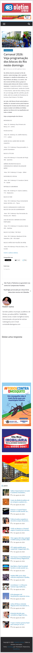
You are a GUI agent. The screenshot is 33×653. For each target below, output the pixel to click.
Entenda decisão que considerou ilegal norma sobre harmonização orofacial (18, 614)
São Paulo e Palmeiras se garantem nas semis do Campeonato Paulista (17, 284)
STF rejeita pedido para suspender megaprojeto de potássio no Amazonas (19, 548)
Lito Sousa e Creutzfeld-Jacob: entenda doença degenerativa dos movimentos (20, 557)
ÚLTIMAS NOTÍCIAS (8, 50)
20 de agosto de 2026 (18, 599)
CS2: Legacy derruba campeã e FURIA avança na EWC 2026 (20, 539)
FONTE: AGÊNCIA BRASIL (11, 253)
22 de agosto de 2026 (18, 495)
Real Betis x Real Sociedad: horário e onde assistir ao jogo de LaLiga (19, 567)
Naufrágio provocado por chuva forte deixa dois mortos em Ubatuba (16, 291)
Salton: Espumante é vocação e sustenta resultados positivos (20, 491)
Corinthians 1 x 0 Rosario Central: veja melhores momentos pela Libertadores (20, 586)
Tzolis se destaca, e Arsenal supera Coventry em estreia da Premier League (19, 529)
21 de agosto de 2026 (18, 523)
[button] (16, 8)
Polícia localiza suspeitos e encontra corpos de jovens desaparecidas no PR (19, 520)
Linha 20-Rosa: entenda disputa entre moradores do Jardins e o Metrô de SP (19, 604)
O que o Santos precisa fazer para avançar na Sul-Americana (20, 623)
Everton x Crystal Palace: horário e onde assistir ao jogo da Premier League (19, 510)
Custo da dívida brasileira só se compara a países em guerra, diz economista (19, 501)
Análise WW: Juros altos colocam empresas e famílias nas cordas (20, 576)
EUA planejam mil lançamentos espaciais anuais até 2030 (20, 595)
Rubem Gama (22, 69)
